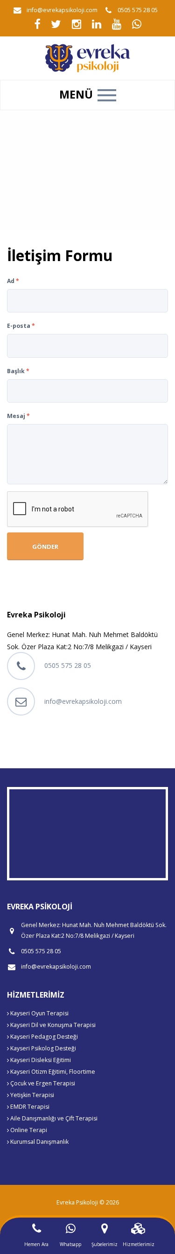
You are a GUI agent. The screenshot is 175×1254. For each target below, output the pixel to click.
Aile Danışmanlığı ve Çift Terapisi (53, 1118)
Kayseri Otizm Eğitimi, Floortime (52, 1072)
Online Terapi (28, 1130)
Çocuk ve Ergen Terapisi (42, 1083)
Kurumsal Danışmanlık (39, 1142)
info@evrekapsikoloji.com (62, 10)
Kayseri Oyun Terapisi (39, 1013)
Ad (13, 281)
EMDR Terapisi (29, 1107)
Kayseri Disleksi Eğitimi (40, 1060)
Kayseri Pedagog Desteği (43, 1037)
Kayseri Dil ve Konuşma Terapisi (52, 1025)
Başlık (18, 371)
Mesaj (18, 416)
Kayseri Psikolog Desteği (42, 1048)
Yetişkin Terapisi (31, 1095)
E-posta (21, 326)
